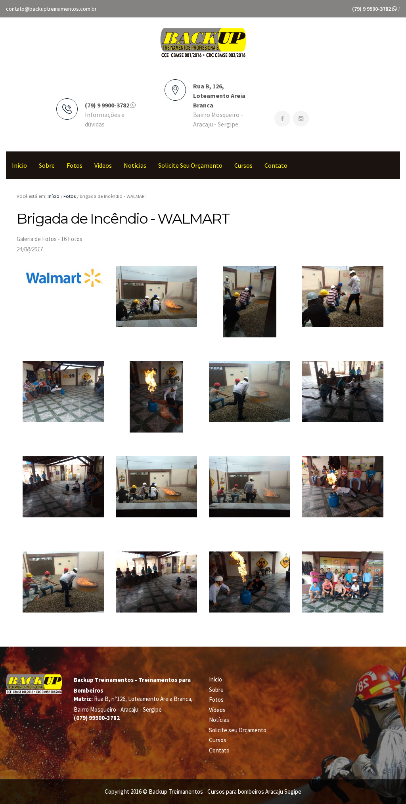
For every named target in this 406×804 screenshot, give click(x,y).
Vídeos (103, 165)
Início (19, 165)
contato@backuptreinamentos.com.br (51, 8)
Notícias (135, 165)
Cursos (243, 165)
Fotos (74, 165)
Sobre (47, 165)
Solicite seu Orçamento (190, 165)
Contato (275, 165)
